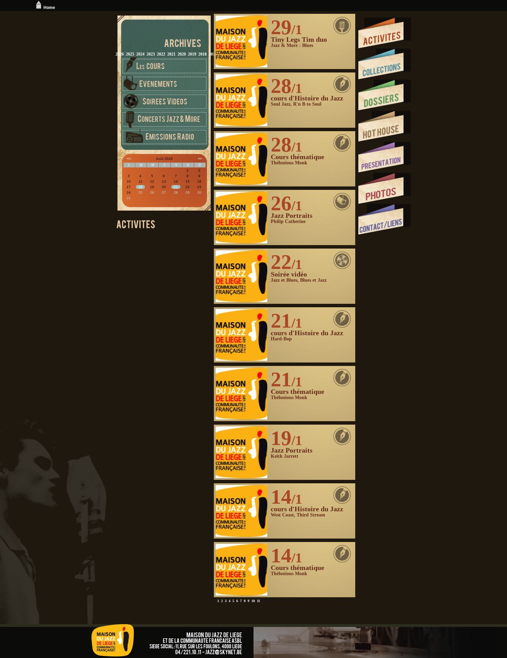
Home (49, 7)
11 (258, 601)
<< (129, 159)
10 (253, 601)
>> (200, 159)
